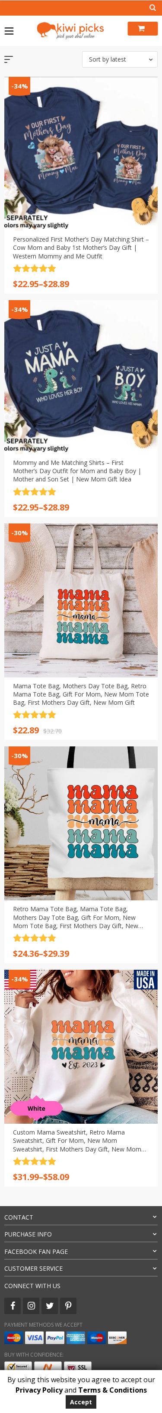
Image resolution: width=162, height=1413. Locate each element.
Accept (81, 1402)
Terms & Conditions (112, 1390)
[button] (120, 59)
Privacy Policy (39, 1390)
